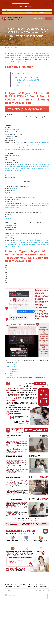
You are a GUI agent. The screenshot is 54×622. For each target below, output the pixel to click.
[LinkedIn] (43, 590)
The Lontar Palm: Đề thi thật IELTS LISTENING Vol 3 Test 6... (37, 585)
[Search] (41, 18)
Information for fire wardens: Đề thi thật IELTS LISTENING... (15, 585)
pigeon (17, 155)
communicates (9, 130)
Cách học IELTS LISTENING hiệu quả (26, 77)
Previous (7, 583)
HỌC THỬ (48, 18)
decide (17, 233)
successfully (14, 188)
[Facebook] (36, 590)
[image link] (4, 18)
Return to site (8, 590)
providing (8, 203)
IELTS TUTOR (16, 73)
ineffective (8, 218)
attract (12, 136)
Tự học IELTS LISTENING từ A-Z (25, 85)
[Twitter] (40, 590)
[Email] (46, 590)
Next (28, 583)
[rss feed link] (48, 590)
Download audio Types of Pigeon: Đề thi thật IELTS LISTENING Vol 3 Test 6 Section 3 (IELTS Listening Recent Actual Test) (27, 109)
